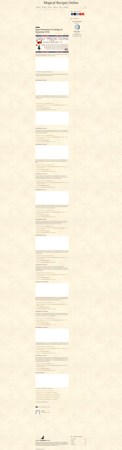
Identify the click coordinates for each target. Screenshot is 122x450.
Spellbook (38, 7)
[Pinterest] (80, 14)
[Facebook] (72, 14)
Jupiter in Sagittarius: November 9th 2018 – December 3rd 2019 (47, 399)
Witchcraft (44, 7)
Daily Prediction (40, 9)
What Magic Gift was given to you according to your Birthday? (47, 392)
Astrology (55, 7)
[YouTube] (83, 14)
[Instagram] (75, 14)
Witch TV (50, 7)
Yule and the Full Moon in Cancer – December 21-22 (45, 390)
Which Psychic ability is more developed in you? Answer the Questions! (48, 394)
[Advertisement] (52, 64)
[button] (85, 7)
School (60, 7)
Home (36, 9)
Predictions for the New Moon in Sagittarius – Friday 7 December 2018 (48, 397)
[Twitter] (77, 14)
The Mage (43, 410)
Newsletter (65, 7)
